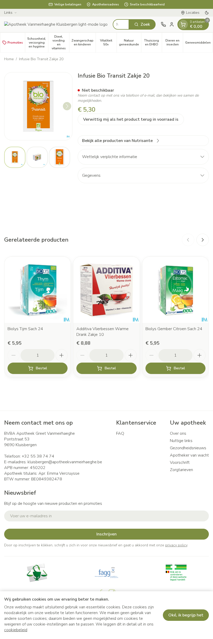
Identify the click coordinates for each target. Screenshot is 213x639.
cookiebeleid (15, 630)
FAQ (120, 433)
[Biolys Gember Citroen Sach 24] (175, 290)
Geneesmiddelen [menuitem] (199, 43)
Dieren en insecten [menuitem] (174, 42)
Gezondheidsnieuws (188, 448)
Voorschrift (180, 462)
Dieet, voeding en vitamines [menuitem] (60, 42)
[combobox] (121, 24)
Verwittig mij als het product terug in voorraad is (130, 119)
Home (9, 59)
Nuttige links (181, 441)
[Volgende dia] (202, 240)
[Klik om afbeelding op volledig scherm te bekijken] (38, 106)
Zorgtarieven (181, 470)
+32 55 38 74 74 (38, 456)
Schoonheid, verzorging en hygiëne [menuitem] (37, 43)
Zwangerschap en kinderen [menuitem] (83, 42)
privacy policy (176, 545)
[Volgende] (67, 106)
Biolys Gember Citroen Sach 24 (173, 329)
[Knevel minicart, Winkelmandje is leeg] (183, 24)
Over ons (178, 433)
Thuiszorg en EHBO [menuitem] (153, 42)
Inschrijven (106, 534)
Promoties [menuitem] (15, 42)
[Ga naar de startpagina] (56, 24)
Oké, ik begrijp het (185, 615)
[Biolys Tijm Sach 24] (37, 290)
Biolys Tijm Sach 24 (25, 329)
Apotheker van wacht (189, 455)
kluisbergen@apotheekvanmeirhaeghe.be (65, 462)
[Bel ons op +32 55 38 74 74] (163, 24)
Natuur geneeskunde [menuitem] (130, 42)
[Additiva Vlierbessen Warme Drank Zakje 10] (106, 290)
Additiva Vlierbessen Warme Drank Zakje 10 (102, 331)
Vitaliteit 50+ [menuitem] (108, 42)
